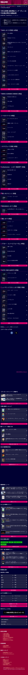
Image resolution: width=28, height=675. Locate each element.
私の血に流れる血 (11, 251)
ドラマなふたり (11, 106)
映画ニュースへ (14, 501)
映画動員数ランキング (7, 652)
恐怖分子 (9, 183)
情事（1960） (10, 246)
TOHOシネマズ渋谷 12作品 (9, 30)
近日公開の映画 (6, 636)
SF (1, 598)
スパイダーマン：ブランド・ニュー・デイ (16, 65)
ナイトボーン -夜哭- (12, 294)
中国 (2, 584)
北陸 (15, 582)
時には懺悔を (10, 33)
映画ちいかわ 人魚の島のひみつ (14, 51)
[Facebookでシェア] (11, 333)
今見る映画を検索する (11, 6)
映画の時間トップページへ (6, 624)
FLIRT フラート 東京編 (12, 230)
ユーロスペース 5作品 (8, 115)
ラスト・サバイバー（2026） (14, 84)
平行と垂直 (10, 101)
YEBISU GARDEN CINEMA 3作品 (11, 94)
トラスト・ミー (11, 221)
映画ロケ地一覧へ (13, 606)
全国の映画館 (6, 645)
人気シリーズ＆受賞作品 (8, 637)
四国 (15, 584)
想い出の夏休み (11, 153)
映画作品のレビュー (7, 638)
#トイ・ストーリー (17, 542)
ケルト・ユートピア (12, 132)
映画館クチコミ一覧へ (13, 603)
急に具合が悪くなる (12, 170)
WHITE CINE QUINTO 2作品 (9, 270)
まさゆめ (9, 179)
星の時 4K (10, 174)
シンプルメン (10, 225)
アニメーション (17, 595)
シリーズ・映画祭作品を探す (13, 546)
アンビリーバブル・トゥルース (14, 234)
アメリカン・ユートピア (13, 196)
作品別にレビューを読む (8, 640)
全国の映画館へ (14, 590)
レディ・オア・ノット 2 (12, 290)
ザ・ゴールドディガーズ (13, 118)
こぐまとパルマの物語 (12, 304)
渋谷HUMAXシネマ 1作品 (9, 206)
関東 (15, 575)
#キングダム (3, 544)
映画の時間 (3, 6)
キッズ (16, 598)
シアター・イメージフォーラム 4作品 (12, 243)
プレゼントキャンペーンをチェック (13, 403)
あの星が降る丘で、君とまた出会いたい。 (16, 209)
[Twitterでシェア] (16, 333)
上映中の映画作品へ (5, 619)
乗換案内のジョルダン (10, 667)
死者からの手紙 (11, 149)
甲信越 (2, 582)
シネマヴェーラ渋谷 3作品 (9, 146)
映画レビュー (13, 536)
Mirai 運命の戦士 (11, 313)
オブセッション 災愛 (12, 273)
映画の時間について (13, 616)
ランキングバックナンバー (8, 653)
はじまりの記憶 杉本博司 (13, 260)
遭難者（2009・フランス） (13, 123)
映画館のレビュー (6, 646)
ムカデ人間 (10, 308)
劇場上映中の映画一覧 (13, 444)
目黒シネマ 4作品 (6, 218)
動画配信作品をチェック (13, 464)
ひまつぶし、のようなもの (13, 318)
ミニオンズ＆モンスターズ (13, 74)
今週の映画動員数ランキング (6, 423)
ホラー (16, 600)
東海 (15, 577)
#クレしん (11, 542)
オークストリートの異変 (13, 70)
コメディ (2, 600)
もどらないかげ (11, 136)
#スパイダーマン (4, 542)
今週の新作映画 (6, 634)
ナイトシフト (10, 127)
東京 (2, 575)
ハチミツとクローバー (12, 277)
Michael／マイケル (11, 37)
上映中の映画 (6, 633)
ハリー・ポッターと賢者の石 (13, 79)
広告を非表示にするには (22, 371)
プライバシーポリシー (20, 667)
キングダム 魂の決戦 (12, 61)
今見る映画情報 (6, 663)
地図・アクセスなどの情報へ (13, 89)
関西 (2, 577)
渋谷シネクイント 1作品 (8, 193)
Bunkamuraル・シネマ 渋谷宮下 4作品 (13, 167)
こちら (5, 326)
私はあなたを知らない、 (13, 96)
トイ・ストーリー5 (11, 56)
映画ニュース (6, 659)
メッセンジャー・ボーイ (13, 157)
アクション (3, 595)
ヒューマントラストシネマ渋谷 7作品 (13, 287)
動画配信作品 (6, 660)
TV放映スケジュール (7, 662)
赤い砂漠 (9, 255)
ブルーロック (10, 47)
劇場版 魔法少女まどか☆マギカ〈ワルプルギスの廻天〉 (17, 43)
